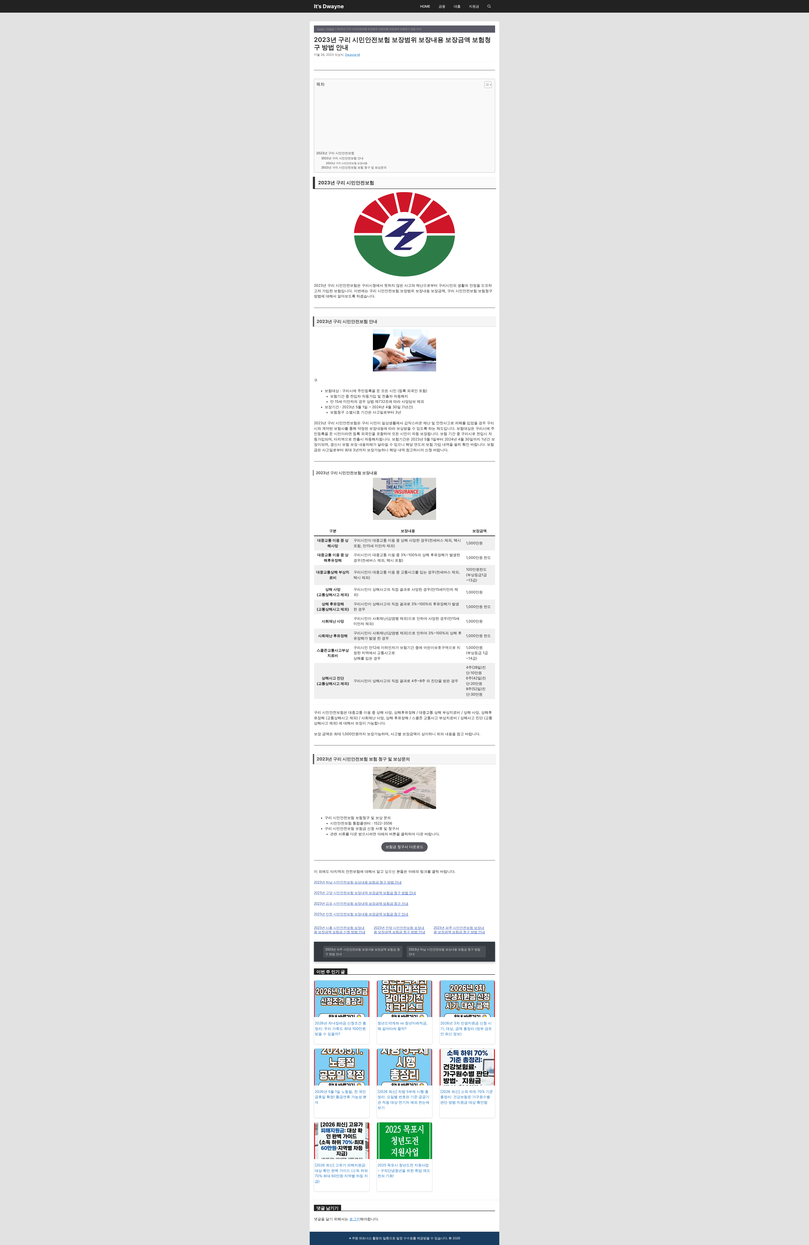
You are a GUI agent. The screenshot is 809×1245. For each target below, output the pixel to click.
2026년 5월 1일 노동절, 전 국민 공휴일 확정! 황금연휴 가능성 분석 (341, 1097)
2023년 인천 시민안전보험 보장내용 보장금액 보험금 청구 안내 (361, 914)
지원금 (474, 6)
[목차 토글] (486, 84)
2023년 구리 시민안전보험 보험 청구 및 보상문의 (354, 167)
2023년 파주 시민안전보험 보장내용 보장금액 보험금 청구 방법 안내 (459, 930)
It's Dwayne (329, 6)
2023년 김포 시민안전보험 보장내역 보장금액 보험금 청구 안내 (361, 903)
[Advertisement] (403, 118)
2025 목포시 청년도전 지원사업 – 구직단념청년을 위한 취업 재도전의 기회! (404, 1170)
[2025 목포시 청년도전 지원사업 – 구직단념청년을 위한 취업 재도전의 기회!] (404, 1156)
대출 (457, 6)
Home (320, 29)
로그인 (354, 1219)
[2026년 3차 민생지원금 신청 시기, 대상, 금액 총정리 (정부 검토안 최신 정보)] (467, 1014)
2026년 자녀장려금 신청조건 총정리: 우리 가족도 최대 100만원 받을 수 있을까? (340, 1028)
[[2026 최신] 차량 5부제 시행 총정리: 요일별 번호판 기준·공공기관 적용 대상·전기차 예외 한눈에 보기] (404, 1082)
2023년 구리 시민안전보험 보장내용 (346, 163)
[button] (489, 6)
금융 (442, 6)
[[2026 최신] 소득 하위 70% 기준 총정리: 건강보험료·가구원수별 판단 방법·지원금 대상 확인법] (467, 1082)
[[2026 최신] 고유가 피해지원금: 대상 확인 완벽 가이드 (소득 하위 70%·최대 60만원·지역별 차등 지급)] (341, 1156)
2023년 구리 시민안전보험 (335, 153)
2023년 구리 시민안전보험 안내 (342, 158)
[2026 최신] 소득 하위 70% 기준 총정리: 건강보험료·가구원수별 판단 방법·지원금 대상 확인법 (466, 1097)
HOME (425, 6)
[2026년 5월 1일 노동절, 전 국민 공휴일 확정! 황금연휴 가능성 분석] (341, 1082)
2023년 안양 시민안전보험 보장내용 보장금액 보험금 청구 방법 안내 (399, 930)
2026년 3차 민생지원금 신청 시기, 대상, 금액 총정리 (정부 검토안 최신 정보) (466, 1028)
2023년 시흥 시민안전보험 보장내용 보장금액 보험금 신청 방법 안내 (339, 930)
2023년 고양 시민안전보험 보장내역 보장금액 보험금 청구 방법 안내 (365, 893)
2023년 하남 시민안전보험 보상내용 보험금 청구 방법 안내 (358, 882)
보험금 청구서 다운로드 (404, 847)
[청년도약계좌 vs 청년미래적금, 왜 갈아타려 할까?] (404, 1014)
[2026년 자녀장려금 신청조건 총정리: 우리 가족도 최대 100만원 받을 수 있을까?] (341, 1014)
